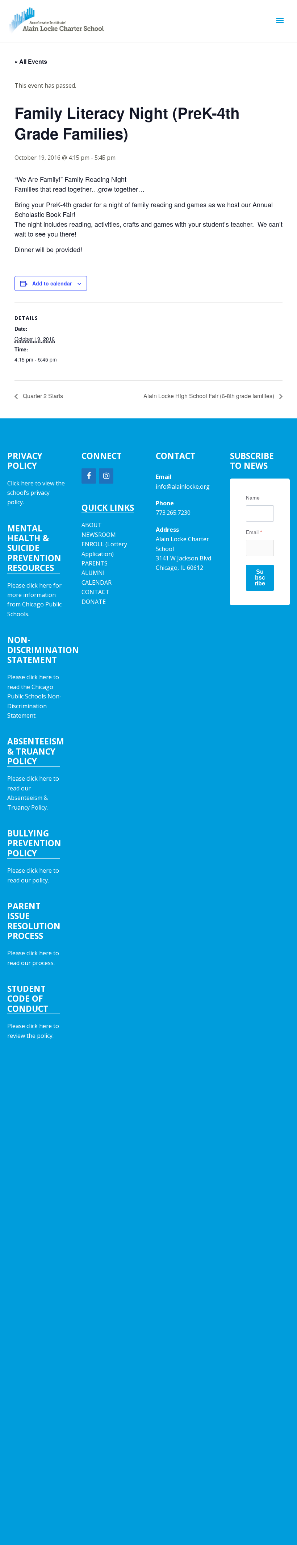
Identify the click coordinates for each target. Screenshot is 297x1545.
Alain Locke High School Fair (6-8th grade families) (209, 396)
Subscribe (260, 577)
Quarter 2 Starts (42, 396)
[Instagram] (106, 476)
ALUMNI (93, 573)
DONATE (93, 602)
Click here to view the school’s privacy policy (36, 492)
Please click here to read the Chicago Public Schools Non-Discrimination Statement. (34, 696)
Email (254, 532)
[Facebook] (88, 476)
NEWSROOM (98, 535)
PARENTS (94, 563)
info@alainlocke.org (183, 486)
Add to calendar (52, 283)
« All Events (30, 61)
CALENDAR (96, 582)
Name (253, 498)
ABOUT (91, 525)
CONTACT (95, 592)
